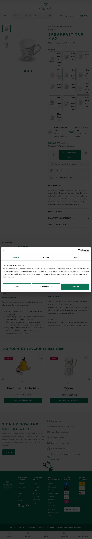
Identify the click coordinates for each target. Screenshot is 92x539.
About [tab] (76, 257)
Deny (17, 286)
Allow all (75, 286)
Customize (45, 286)
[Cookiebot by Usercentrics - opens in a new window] (79, 250)
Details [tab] (46, 257)
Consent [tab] (16, 257)
